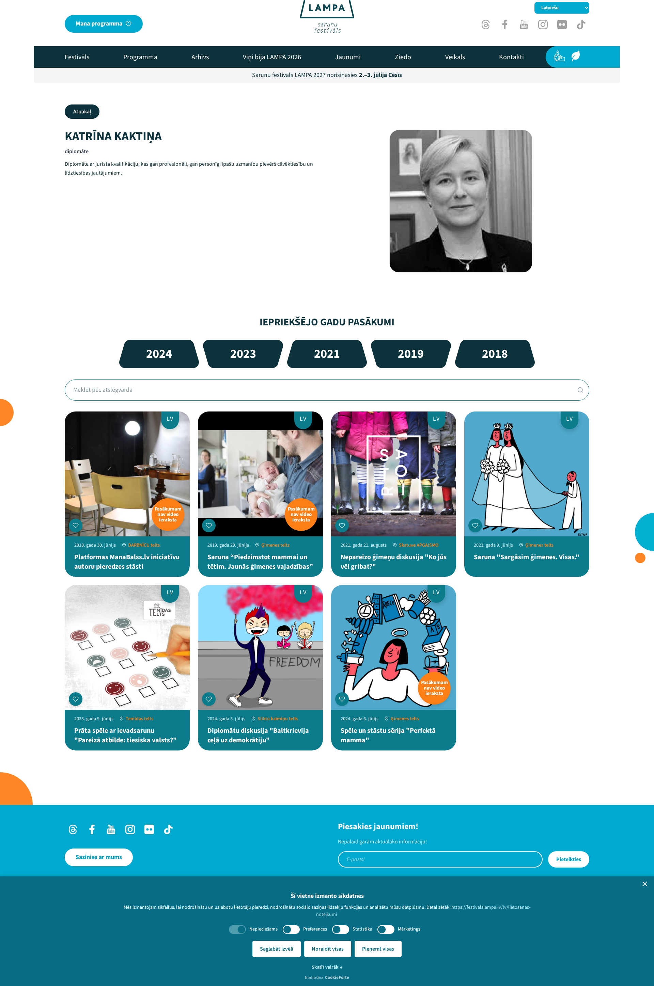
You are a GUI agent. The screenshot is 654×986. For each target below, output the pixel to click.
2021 (327, 353)
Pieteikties (568, 859)
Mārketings (409, 929)
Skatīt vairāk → (327, 967)
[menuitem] (77, 57)
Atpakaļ (82, 111)
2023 (243, 353)
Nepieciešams (263, 929)
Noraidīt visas (328, 949)
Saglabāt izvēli (276, 949)
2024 (159, 353)
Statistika (362, 929)
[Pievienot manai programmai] (75, 525)
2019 (411, 353)
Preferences (315, 929)
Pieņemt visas (378, 949)
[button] (645, 884)
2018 (495, 353)
